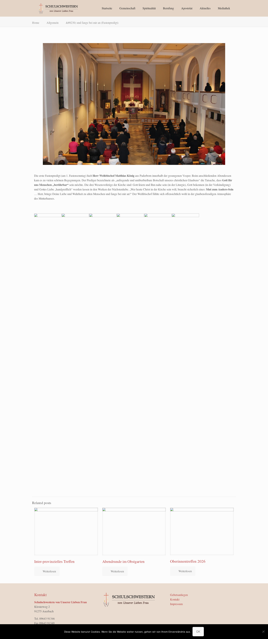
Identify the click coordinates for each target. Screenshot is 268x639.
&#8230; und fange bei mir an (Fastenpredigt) (92, 22)
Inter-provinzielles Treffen (54, 561)
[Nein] (263, 631)
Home (35, 22)
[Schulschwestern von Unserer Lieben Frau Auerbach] (58, 8)
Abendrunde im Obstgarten (123, 561)
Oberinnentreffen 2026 (187, 561)
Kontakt (174, 599)
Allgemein (52, 22)
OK (198, 631)
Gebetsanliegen (179, 595)
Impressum (176, 604)
